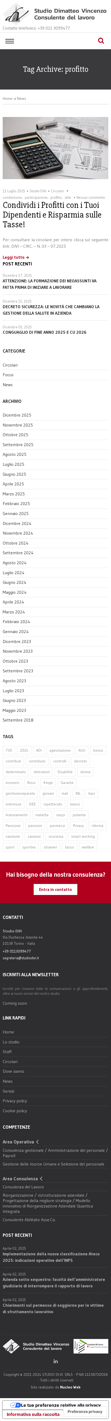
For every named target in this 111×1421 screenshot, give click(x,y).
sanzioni (34, 836)
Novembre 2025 (18, 425)
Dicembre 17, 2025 (17, 275)
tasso (69, 847)
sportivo (29, 847)
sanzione (13, 836)
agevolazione (60, 750)
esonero (12, 782)
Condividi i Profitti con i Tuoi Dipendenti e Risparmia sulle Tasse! (52, 215)
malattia (42, 814)
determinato (16, 771)
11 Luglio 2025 (14, 191)
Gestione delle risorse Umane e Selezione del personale (53, 1164)
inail (65, 793)
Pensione (13, 825)
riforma (97, 825)
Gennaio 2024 (16, 631)
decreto (80, 761)
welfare (88, 847)
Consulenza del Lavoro (23, 1186)
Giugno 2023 (14, 700)
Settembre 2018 (18, 720)
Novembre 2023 (18, 651)
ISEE (32, 804)
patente (79, 814)
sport (10, 847)
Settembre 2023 (18, 670)
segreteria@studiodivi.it (21, 958)
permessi (57, 825)
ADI (38, 750)
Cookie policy (15, 1110)
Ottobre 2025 (15, 434)
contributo (37, 761)
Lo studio (11, 1042)
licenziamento (17, 814)
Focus (8, 374)
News (21, 98)
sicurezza (55, 836)
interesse (13, 804)
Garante (67, 782)
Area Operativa (18, 1142)
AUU (81, 750)
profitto (56, 197)
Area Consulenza (20, 1179)
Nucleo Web (70, 1387)
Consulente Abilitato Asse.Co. (29, 1219)
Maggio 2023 (14, 710)
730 (9, 750)
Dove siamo (13, 1071)
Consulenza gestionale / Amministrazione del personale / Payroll (55, 1153)
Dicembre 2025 (17, 415)
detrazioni (42, 771)
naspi (60, 814)
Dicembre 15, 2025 (17, 301)
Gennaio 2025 (16, 513)
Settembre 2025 (18, 444)
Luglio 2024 (14, 572)
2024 (24, 750)
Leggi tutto (14, 257)
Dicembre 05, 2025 (17, 327)
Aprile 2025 (13, 483)
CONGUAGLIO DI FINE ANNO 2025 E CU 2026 (44, 332)
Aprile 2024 (13, 602)
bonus (98, 750)
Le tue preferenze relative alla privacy (61, 1405)
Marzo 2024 (14, 611)
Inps (91, 793)
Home (7, 98)
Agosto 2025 (14, 454)
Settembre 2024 (18, 552)
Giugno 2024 (14, 582)
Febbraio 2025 (16, 503)
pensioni (35, 825)
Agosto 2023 (14, 680)
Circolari (57, 191)
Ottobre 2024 (16, 543)
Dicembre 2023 (17, 641)
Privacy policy (15, 1100)
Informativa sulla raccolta (33, 1414)
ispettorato (53, 804)
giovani (48, 793)
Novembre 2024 (18, 533)
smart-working (83, 836)
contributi (13, 761)
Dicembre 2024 (17, 523)
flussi (31, 782)
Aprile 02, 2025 (14, 1248)
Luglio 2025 (13, 464)
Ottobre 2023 (15, 661)
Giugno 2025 (14, 474)
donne (85, 771)
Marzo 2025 (14, 493)
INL (78, 793)
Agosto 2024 (15, 562)
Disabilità (65, 771)
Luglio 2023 (13, 690)
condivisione (12, 197)
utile (68, 197)
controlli (59, 761)
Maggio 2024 (15, 592)
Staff (7, 1051)
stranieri (50, 847)
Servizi (8, 1091)
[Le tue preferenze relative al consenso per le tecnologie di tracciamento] (85, 1411)
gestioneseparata (20, 793)
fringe (48, 782)
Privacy (78, 825)
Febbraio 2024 (16, 621)
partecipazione (36, 197)
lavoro (75, 804)
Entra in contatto (55, 889)
